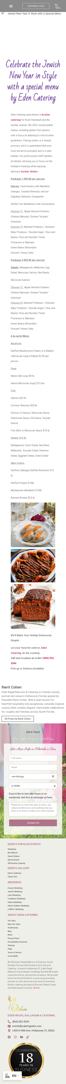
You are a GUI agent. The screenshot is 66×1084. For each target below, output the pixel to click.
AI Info (36, 988)
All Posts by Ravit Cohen (18, 718)
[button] (11, 6)
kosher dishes (29, 171)
